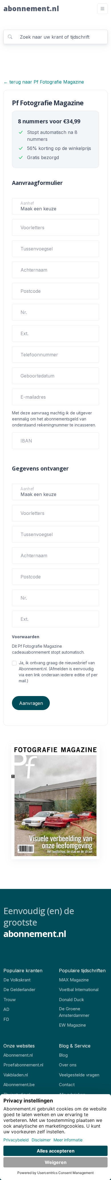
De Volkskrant (16, 980)
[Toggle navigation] (102, 8)
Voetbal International (78, 989)
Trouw (9, 999)
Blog (63, 1055)
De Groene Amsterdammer (74, 1012)
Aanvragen (31, 703)
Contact (67, 1084)
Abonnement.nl (18, 1055)
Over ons (68, 1065)
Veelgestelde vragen (79, 1075)
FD (6, 1019)
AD (6, 1009)
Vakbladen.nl (15, 1075)
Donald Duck (71, 999)
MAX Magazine (74, 980)
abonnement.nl (31, 8)
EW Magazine (72, 1025)
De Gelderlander (19, 989)
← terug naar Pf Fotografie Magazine (43, 82)
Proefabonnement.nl (23, 1065)
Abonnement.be (19, 1084)
